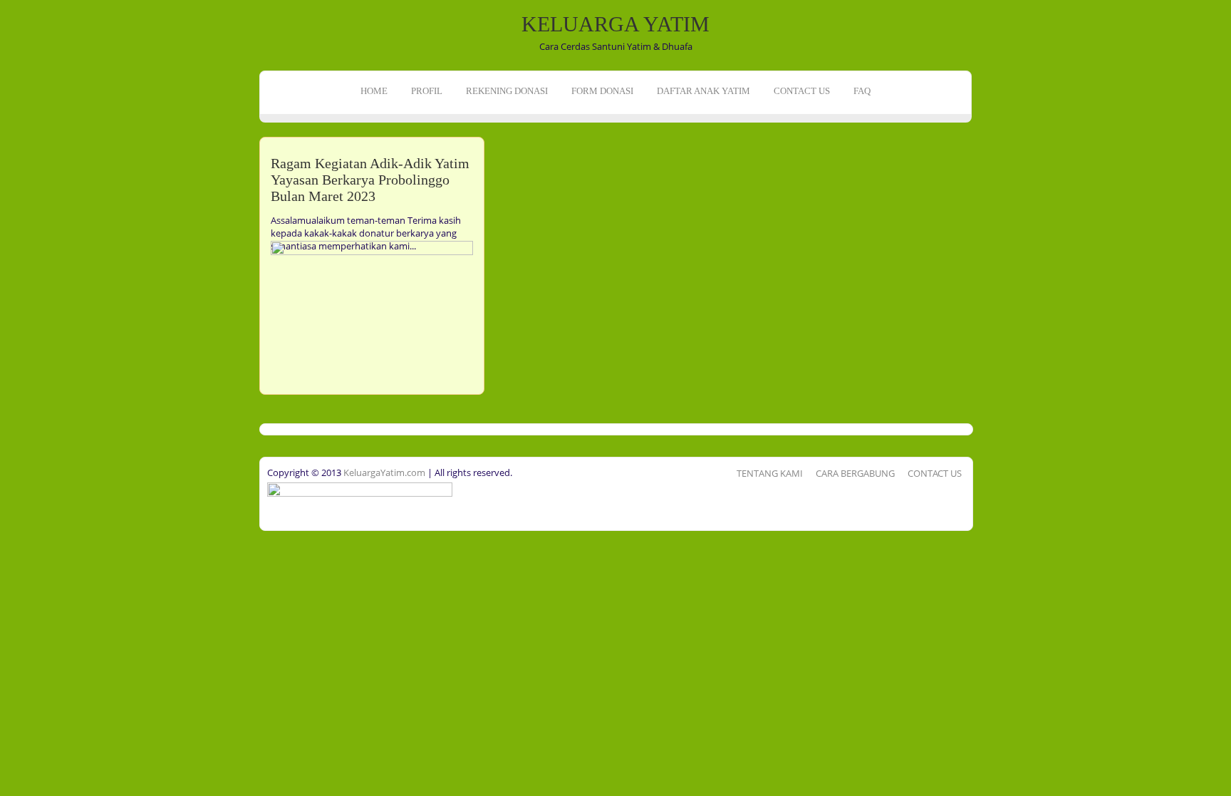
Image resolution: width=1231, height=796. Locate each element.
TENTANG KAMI (770, 473)
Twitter (12, 183)
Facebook (12, 161)
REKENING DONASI (507, 91)
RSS (12, 205)
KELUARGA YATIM (615, 24)
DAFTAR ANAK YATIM (703, 91)
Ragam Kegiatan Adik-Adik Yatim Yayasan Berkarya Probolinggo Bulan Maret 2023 (370, 179)
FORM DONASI (602, 91)
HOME (374, 91)
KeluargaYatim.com (383, 472)
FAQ (862, 91)
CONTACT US (802, 91)
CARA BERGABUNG (855, 473)
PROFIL (426, 91)
